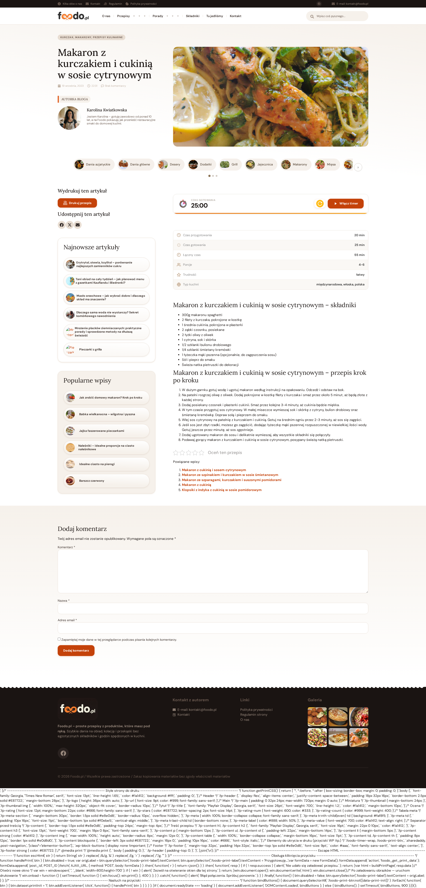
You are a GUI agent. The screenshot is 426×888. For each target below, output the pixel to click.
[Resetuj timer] (319, 203)
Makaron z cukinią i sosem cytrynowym (214, 470)
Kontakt (235, 16)
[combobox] (337, 16)
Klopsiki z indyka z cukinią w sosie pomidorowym (222, 490)
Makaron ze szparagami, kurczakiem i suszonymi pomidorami (231, 480)
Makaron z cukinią (196, 485)
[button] (62, 225)
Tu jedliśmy (214, 16)
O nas (106, 16)
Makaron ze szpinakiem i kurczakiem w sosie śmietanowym (230, 475)
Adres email (67, 620)
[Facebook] (319, 3)
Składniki (192, 16)
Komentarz (66, 547)
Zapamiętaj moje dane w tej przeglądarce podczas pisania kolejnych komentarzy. (119, 639)
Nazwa (64, 600)
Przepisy (123, 16)
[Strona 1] (209, 176)
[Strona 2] (213, 176)
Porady (158, 16)
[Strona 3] (216, 176)
